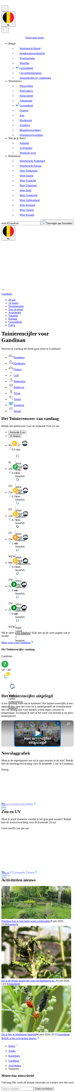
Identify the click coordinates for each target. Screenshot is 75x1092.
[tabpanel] (37, 542)
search (4, 223)
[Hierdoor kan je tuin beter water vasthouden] (36, 917)
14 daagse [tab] (15, 436)
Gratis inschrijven (44, 1088)
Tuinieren (13, 924)
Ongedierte (14, 983)
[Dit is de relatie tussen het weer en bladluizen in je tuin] (36, 977)
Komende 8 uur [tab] (17, 432)
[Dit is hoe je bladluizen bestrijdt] (36, 1031)
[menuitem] (41, 61)
